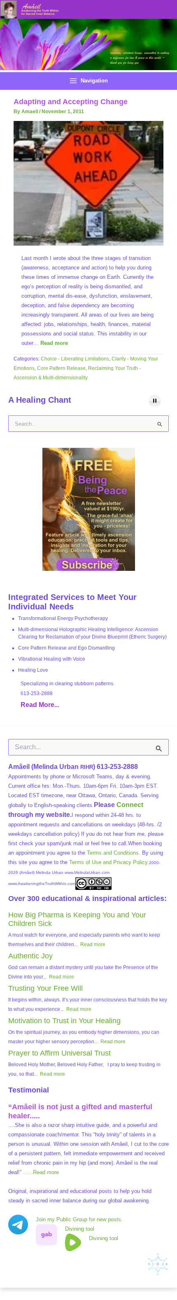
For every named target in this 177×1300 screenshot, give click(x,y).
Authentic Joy (30, 956)
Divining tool (79, 1229)
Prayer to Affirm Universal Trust (59, 1053)
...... (41, 1172)
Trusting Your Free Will (45, 988)
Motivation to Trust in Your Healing (64, 1021)
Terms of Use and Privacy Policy (108, 862)
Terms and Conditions (113, 853)
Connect (129, 804)
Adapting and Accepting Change (71, 101)
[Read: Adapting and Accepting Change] (88, 183)
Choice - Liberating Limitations (75, 359)
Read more (54, 343)
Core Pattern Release (61, 368)
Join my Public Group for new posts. (79, 1219)
